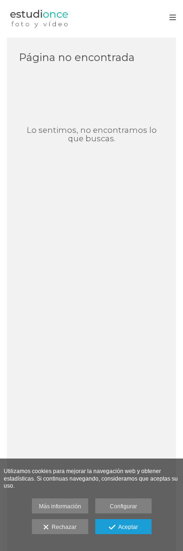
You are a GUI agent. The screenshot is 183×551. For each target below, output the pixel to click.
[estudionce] (39, 17)
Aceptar (126, 527)
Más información (60, 506)
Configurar (123, 506)
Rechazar (62, 527)
